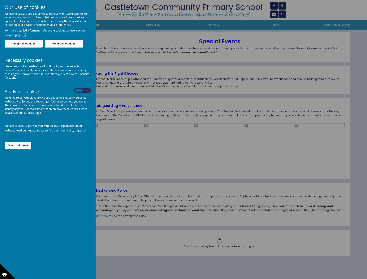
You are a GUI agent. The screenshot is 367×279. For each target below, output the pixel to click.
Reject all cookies (64, 43)
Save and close (18, 145)
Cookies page (13, 35)
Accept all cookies (23, 43)
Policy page (74, 130)
